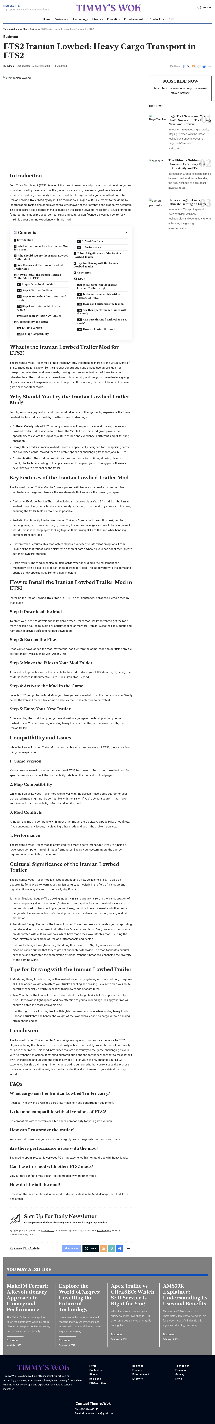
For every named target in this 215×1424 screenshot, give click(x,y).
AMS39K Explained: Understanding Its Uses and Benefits (185, 1295)
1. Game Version (32, 327)
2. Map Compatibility (35, 333)
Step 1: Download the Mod (38, 284)
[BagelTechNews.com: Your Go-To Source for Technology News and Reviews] (157, 120)
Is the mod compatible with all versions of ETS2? (99, 296)
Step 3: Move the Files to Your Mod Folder (41, 298)
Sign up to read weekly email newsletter (26, 9)
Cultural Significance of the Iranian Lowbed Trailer (97, 255)
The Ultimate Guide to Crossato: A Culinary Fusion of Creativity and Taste (188, 164)
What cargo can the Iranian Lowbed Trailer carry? (97, 286)
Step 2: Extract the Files (37, 290)
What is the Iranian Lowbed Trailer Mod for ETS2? (41, 248)
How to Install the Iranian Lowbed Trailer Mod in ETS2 (37, 276)
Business (10, 37)
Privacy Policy (104, 1230)
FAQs (81, 278)
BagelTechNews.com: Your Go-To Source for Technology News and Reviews (189, 120)
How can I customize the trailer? (103, 304)
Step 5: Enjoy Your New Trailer (41, 315)
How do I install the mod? (99, 329)
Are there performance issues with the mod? (101, 312)
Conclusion (84, 272)
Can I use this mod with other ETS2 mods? (102, 321)
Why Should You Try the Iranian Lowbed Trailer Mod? (41, 257)
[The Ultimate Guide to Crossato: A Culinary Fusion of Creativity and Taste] (157, 165)
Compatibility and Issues (32, 321)
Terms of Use (47, 1230)
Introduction (25, 240)
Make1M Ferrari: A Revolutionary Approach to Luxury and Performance (27, 1297)
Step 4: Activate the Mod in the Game (39, 308)
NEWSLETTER (12, 5)
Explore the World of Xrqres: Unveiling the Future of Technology (79, 1297)
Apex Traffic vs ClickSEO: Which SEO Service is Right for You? (132, 1295)
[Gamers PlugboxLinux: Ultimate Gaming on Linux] (157, 204)
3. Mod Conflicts (92, 241)
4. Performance (91, 247)
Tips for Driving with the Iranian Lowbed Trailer (96, 265)
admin (10, 66)
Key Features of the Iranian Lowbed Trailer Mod (38, 267)
